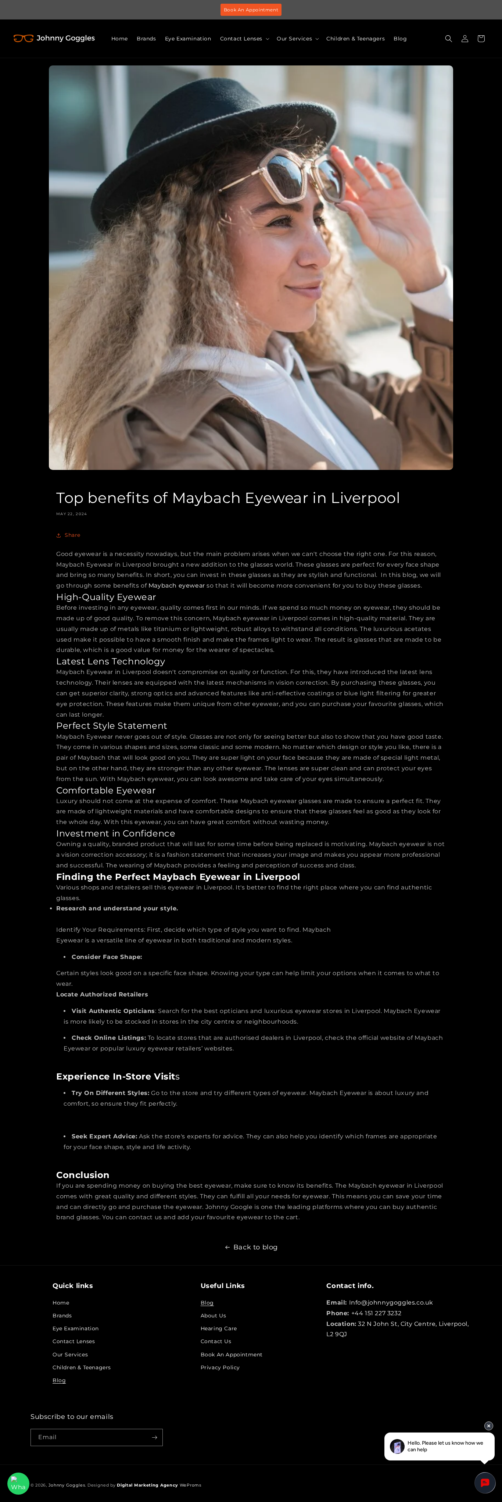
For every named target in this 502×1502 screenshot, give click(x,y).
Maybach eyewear (176, 585)
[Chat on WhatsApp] (18, 1484)
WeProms (159, 1485)
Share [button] (72, 535)
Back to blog (255, 1247)
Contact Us (216, 1341)
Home (61, 1302)
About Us (213, 1315)
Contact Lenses (74, 1341)
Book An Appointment (251, 10)
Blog (59, 1380)
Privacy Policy (220, 1367)
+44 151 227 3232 (376, 1313)
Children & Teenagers (82, 1367)
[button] (244, 38)
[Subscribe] (154, 1437)
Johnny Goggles (67, 1485)
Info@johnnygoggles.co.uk (391, 1302)
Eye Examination (76, 1328)
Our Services (70, 1354)
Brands (62, 1315)
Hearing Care (219, 1328)
